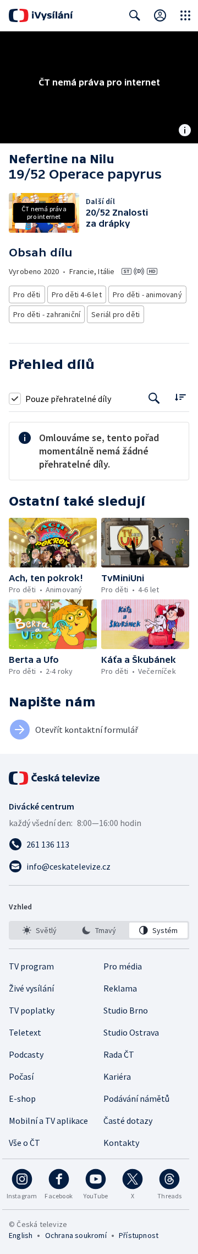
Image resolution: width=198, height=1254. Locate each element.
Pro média (122, 966)
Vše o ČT (24, 1142)
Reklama (120, 988)
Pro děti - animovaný (147, 294)
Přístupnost (138, 1235)
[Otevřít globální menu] (185, 15)
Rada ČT (118, 1054)
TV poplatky (31, 1010)
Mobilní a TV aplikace (48, 1120)
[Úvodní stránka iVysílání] (41, 15)
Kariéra (117, 1076)
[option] (39, 930)
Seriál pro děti (115, 314)
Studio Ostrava (131, 1032)
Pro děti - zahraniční (46, 314)
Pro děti (27, 294)
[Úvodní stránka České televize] (55, 778)
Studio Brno (125, 1010)
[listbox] (99, 930)
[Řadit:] (180, 397)
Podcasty (26, 1054)
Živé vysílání (31, 988)
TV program (31, 966)
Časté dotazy (127, 1120)
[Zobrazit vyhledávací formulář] (134, 15)
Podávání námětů (136, 1098)
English (20, 1235)
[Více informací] (184, 131)
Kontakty (121, 1142)
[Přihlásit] (160, 15)
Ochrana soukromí (76, 1235)
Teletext (25, 1032)
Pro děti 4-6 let (77, 294)
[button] (53, 542)
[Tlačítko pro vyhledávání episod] (154, 398)
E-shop (22, 1098)
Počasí (21, 1076)
